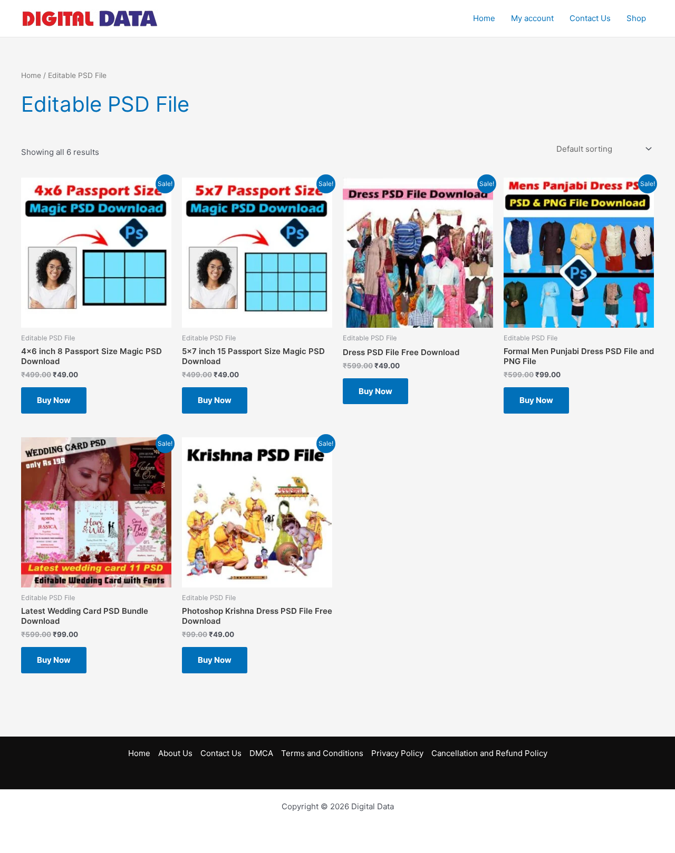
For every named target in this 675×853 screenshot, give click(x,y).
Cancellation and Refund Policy (489, 753)
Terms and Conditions (322, 753)
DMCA (261, 753)
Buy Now (54, 400)
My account (532, 18)
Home (484, 18)
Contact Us (590, 18)
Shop (636, 18)
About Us (175, 753)
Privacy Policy (397, 753)
